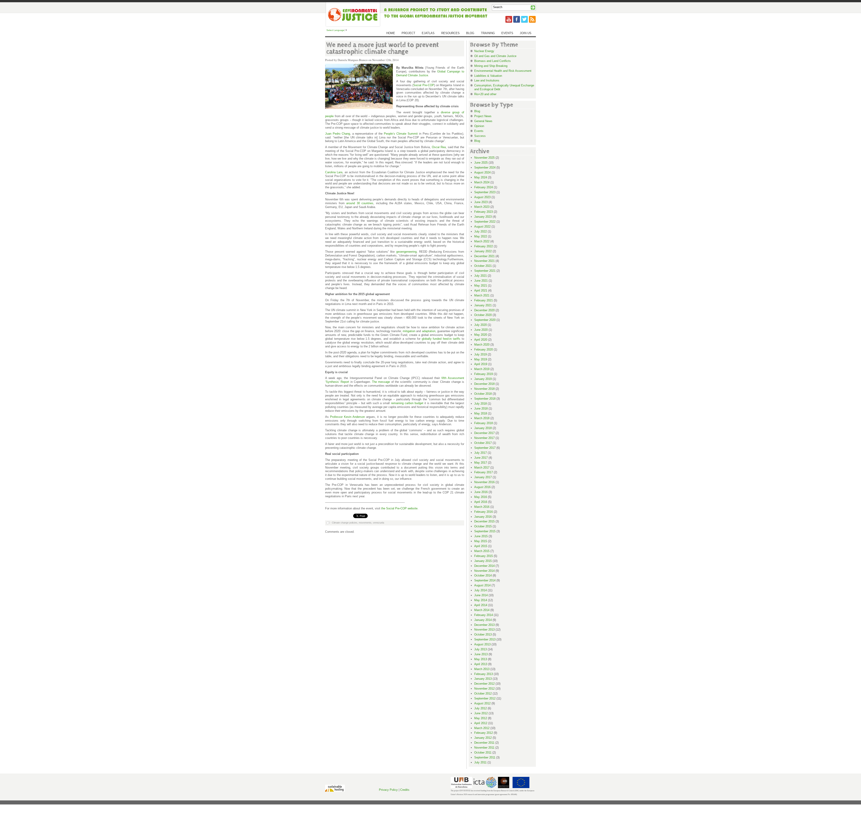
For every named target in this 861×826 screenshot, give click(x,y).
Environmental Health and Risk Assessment (502, 70)
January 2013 (483, 678)
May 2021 (480, 285)
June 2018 (481, 408)
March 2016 (481, 506)
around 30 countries (359, 203)
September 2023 (485, 192)
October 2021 (483, 265)
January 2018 (483, 428)
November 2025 (484, 157)
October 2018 (483, 393)
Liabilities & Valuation (488, 75)
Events (507, 33)
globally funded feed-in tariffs (441, 338)
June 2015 (481, 536)
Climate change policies (344, 522)
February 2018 (483, 423)
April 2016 (480, 502)
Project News (482, 116)
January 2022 (483, 251)
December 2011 (484, 742)
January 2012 (483, 737)
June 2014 (481, 595)
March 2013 (481, 669)
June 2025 (481, 162)
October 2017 (483, 443)
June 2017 (481, 457)
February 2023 (483, 211)
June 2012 (481, 713)
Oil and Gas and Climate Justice (495, 56)
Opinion (479, 126)
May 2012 (480, 718)
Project (408, 33)
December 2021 (484, 256)
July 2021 (480, 275)
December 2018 (484, 384)
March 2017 (481, 467)
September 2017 (485, 447)
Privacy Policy (388, 789)
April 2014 (480, 605)
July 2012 (480, 708)
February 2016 (483, 511)
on (363, 416)
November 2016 (484, 482)
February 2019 (483, 374)
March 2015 (481, 551)
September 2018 (485, 398)
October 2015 (483, 526)
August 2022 (482, 226)
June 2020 (481, 329)
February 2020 (483, 349)
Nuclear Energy (484, 51)
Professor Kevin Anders (346, 416)
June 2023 (481, 202)
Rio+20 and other (485, 94)
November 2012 (484, 688)
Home (390, 33)
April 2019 (480, 364)
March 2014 (481, 610)
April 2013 (480, 664)
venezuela (378, 522)
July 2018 (480, 403)
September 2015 (485, 531)
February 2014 (483, 615)
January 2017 (483, 477)
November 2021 (484, 261)
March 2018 (481, 418)
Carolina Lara (333, 172)
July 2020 (480, 324)
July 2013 (480, 649)
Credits (404, 789)
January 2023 (483, 216)
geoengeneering (406, 251)
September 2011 (484, 757)
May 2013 (480, 659)
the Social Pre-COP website (399, 508)
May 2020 (480, 334)
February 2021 (483, 300)
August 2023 (482, 197)
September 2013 (485, 639)
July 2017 (480, 452)
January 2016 (483, 516)
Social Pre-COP (423, 85)
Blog (470, 33)
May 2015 (480, 541)
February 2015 (483, 556)
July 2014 (480, 590)
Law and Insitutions (486, 80)
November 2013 (484, 629)
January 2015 (483, 561)
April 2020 (480, 339)
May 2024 (480, 177)
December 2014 (484, 565)
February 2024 (483, 187)
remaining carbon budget (407, 403)
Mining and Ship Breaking (490, 66)
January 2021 (483, 305)
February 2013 (483, 674)
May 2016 (480, 497)
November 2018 (484, 388)
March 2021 (481, 295)
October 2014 (483, 575)
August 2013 (482, 644)
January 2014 (483, 620)
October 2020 (483, 315)
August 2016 (482, 487)
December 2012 (484, 683)
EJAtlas (428, 33)
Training (488, 33)
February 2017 (483, 472)
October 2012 (483, 693)
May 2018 (480, 413)
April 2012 (480, 723)
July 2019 (480, 354)
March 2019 (481, 369)
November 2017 (484, 438)
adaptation (428, 331)
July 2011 (480, 762)
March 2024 (481, 182)
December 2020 (484, 310)
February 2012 (483, 732)
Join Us (525, 33)
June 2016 (481, 492)
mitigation (409, 331)
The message (381, 381)
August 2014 (482, 585)
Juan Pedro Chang (337, 133)
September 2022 (485, 221)
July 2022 (480, 231)
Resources (450, 33)
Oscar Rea (439, 147)
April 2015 (480, 546)
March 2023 (481, 206)
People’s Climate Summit (401, 133)
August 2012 (482, 703)
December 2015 (484, 521)
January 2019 (483, 379)
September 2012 (485, 698)
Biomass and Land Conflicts (492, 61)
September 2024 (485, 167)
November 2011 (484, 747)
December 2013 (484, 625)
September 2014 (485, 580)
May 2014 (480, 600)
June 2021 (481, 280)
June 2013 (481, 654)
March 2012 (481, 728)
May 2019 (480, 359)
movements (365, 522)
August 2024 (482, 172)
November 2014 (484, 570)
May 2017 (480, 462)
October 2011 (482, 752)
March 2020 (481, 344)
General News (483, 121)
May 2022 (480, 236)
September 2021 (485, 270)
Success (480, 136)
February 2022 (483, 246)
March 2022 (481, 241)
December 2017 (484, 433)
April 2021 (480, 290)
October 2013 (483, 634)
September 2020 (485, 320)
